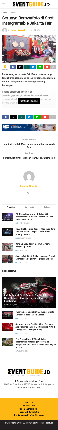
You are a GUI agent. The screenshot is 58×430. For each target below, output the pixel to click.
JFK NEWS (13, 13)
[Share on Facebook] (13, 67)
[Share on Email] (47, 67)
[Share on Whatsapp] (27, 67)
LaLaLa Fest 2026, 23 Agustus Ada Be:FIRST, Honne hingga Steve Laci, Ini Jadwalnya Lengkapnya (26, 298)
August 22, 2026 (22, 351)
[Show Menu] (3, 4)
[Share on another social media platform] (53, 67)
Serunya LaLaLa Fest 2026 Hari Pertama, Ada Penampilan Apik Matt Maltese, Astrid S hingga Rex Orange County (35, 327)
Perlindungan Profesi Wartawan (29, 415)
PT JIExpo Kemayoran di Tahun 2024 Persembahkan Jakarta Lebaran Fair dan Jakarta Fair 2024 (34, 217)
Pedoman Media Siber (29, 409)
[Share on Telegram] (33, 67)
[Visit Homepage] (31, 4)
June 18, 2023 (35, 30)
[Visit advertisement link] (29, 127)
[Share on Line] (40, 67)
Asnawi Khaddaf (18, 30)
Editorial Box (29, 405)
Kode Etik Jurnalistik (29, 412)
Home (4, 13)
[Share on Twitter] (20, 67)
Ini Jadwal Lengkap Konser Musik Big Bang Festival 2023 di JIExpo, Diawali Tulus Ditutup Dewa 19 (35, 232)
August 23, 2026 (11, 305)
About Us (29, 402)
